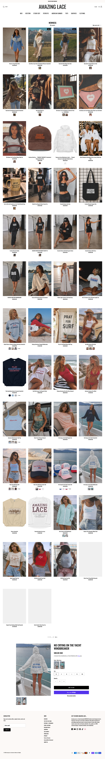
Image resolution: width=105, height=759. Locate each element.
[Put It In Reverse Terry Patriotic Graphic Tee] (90, 278)
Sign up (7, 729)
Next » (56, 637)
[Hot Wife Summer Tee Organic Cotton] (39, 372)
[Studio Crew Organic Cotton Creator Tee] (39, 185)
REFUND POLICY (47, 727)
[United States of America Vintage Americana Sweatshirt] (14, 325)
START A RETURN (47, 725)
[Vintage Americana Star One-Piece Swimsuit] (65, 372)
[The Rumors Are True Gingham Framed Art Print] (65, 91)
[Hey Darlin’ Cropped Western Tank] (90, 45)
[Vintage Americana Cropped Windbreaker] (39, 325)
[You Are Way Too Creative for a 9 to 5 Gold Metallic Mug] (14, 185)
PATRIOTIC (46, 13)
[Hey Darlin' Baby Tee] (39, 91)
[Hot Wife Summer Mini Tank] (90, 325)
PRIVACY (45, 736)
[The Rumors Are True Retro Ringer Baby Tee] (14, 138)
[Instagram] (77, 729)
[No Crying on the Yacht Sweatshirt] (90, 419)
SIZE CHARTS (46, 731)
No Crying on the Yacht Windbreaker (67, 646)
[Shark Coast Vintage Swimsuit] (39, 419)
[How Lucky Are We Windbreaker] (65, 512)
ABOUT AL (46, 742)
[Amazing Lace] (52, 7)
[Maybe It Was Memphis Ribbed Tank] (90, 512)
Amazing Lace (8, 752)
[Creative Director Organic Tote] (90, 185)
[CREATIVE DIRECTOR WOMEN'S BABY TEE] (39, 232)
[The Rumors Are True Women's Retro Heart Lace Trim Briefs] (90, 91)
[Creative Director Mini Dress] (90, 232)
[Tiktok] (82, 729)
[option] (33, 670)
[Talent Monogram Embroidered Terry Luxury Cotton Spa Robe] (90, 138)
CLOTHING (82, 13)
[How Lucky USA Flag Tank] (14, 465)
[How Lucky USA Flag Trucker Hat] (39, 465)
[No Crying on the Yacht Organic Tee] (65, 419)
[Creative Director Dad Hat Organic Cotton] (65, 232)
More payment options (71, 695)
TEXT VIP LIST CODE (48, 721)
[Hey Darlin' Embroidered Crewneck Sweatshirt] (14, 91)
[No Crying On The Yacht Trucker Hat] (65, 465)
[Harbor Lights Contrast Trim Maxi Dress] (65, 278)
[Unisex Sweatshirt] (14, 512)
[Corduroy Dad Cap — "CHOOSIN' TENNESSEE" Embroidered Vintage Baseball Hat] (39, 138)
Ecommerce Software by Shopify (16, 752)
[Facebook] (72, 729)
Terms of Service (47, 738)
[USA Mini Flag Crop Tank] (65, 559)
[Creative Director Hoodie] (14, 232)
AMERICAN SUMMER (57, 13)
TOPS (66, 13)
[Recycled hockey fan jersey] (39, 512)
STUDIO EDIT (36, 13)
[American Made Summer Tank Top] (14, 419)
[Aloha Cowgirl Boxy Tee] (14, 559)
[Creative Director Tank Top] (65, 185)
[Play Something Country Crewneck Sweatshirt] (14, 372)
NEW (21, 13)
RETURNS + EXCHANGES (48, 723)
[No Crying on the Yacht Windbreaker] (90, 465)
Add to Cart (71, 687)
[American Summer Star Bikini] (90, 372)
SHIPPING (46, 729)
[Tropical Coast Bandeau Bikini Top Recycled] (14, 606)
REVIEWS (45, 719)
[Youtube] (75, 729)
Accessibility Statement (48, 740)
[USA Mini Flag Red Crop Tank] (39, 559)
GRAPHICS (74, 13)
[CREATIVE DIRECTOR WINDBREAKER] (14, 278)
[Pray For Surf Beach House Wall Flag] (65, 325)
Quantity (55, 678)
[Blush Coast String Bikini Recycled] (90, 559)
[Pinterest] (80, 729)
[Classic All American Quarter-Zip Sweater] (39, 278)
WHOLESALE (46, 733)
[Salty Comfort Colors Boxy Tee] (39, 606)
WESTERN (27, 13)
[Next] (49, 669)
